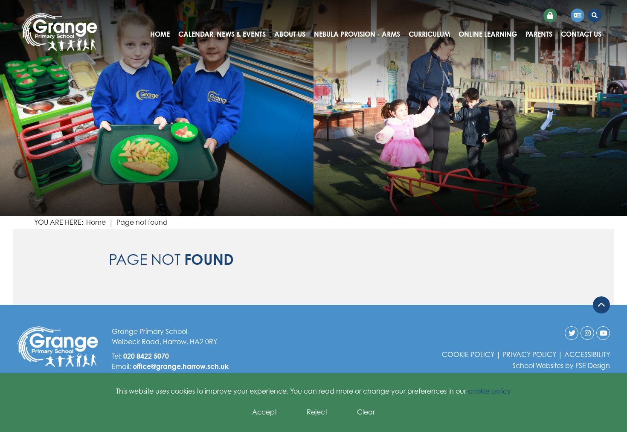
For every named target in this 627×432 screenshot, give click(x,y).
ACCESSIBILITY (587, 354)
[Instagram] (587, 333)
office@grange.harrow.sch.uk (181, 366)
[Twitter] (571, 333)
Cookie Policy (468, 354)
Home (96, 222)
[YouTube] (603, 333)
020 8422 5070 (146, 356)
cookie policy (489, 391)
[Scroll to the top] (601, 304)
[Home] (59, 32)
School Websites (537, 365)
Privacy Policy (529, 354)
